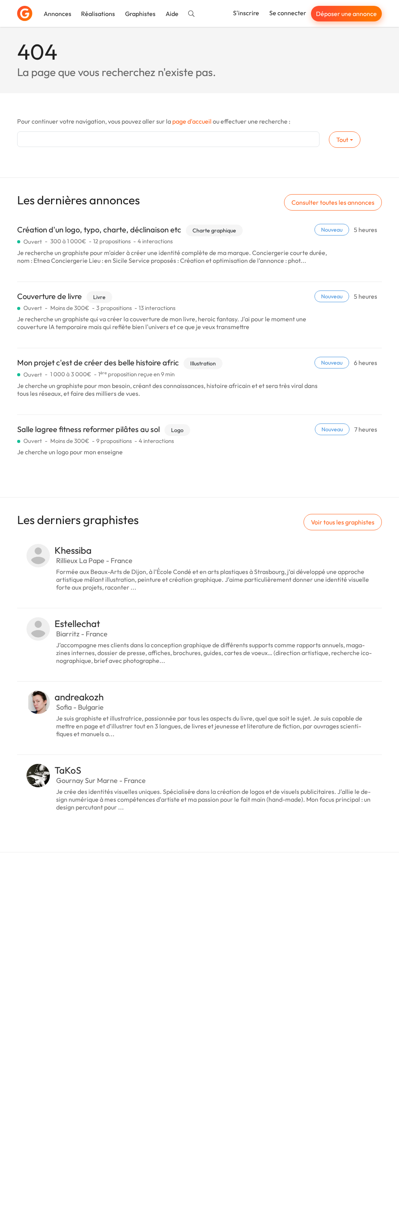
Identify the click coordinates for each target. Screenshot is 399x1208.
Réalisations (98, 14)
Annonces (57, 14)
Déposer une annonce (346, 14)
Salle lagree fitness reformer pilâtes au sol (88, 429)
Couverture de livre (49, 296)
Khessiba (73, 550)
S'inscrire (246, 13)
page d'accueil (192, 121)
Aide (172, 14)
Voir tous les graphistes (342, 522)
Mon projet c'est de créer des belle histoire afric (98, 362)
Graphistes (140, 14)
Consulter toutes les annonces (332, 202)
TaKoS (68, 770)
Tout (342, 139)
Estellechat (77, 623)
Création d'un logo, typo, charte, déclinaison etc (99, 229)
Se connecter (287, 13)
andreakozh (79, 697)
